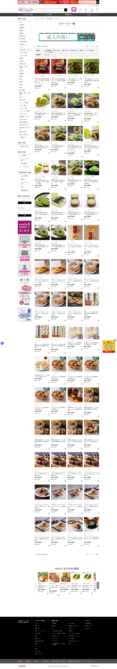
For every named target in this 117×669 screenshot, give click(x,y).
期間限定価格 (24, 190)
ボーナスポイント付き (25, 183)
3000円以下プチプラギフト (25, 128)
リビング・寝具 (23, 108)
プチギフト (71, 628)
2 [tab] (55, 598)
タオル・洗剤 (23, 55)
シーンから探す (48, 14)
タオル (21, 97)
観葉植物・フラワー (24, 116)
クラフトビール (55, 641)
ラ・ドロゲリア (55, 638)
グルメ (22, 47)
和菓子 (21, 84)
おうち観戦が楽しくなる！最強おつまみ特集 (58, 644)
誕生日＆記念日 (23, 131)
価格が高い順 (74, 50)
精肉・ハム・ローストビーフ (41, 630)
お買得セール (71, 630)
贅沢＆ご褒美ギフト (24, 134)
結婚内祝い (22, 27)
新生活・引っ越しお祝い (24, 67)
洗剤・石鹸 (22, 99)
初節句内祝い (23, 36)
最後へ (97, 46)
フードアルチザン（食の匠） (74, 633)
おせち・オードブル (39, 653)
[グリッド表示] (45, 55)
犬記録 (70, 643)
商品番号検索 (87, 623)
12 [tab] (74, 598)
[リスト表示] (48, 55)
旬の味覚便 (54, 623)
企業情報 (20, 661)
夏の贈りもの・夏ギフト (73, 625)
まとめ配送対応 (24, 176)
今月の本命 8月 (55, 635)
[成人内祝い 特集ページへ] (67, 37)
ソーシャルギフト (25, 166)
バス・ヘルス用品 (24, 102)
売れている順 (56, 50)
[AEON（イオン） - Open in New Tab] (21, 666)
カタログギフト (24, 52)
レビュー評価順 (49, 52)
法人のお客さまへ (24, 119)
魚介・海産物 (37, 633)
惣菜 (36, 635)
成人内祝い (49, 18)
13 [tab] (76, 598)
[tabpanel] (43, 583)
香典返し (22, 33)
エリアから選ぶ (72, 623)
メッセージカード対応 (25, 159)
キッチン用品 (23, 105)
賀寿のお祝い (23, 63)
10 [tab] (70, 598)
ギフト (42, 18)
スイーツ (57, 18)
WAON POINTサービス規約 (58, 661)
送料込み (23, 179)
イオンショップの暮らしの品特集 (58, 633)
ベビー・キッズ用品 (24, 111)
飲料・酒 (37, 625)
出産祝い (22, 61)
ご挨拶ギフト (23, 137)
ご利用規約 (27, 661)
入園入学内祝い (23, 41)
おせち (89, 14)
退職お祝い (22, 73)
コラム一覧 (87, 628)
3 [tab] (57, 598)
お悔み (21, 76)
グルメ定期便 (71, 638)
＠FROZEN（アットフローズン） (75, 635)
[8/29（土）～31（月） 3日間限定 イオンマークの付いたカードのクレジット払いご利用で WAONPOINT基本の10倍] (58, 2)
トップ (36, 18)
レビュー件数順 (89, 50)
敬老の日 (53, 625)
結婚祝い (22, 58)
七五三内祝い (23, 38)
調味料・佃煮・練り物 (39, 641)
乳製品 (36, 643)
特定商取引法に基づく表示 (74, 661)
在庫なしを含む (24, 146)
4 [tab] (59, 598)
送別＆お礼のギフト (24, 124)
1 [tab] (53, 598)
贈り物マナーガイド (89, 625)
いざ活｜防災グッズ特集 (57, 630)
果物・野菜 (37, 628)
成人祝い (22, 70)
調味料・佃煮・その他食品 (25, 93)
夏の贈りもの (68, 14)
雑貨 (36, 648)
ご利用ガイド (36, 661)
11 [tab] (72, 598)
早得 (22, 187)
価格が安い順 (65, 50)
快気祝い (22, 30)
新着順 (81, 50)
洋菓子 (21, 81)
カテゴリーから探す (28, 14)
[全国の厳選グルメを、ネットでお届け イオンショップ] (25, 9)
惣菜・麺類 (22, 90)
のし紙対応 (23, 155)
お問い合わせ (45, 661)
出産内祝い (22, 24)
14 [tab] (78, 598)
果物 (21, 79)
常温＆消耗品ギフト (24, 122)
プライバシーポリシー (89, 661)
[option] (46, 55)
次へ (93, 46)
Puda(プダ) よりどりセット (74, 641)
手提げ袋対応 (24, 163)
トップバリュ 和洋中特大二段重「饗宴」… (54, 587)
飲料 (21, 87)
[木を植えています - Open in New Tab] (95, 666)
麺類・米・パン (38, 638)
